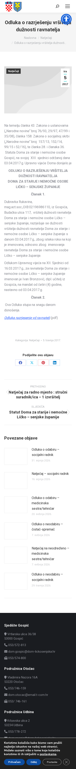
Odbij (34, 762)
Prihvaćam (14, 762)
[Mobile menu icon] (67, 6)
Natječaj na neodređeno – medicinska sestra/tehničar (50, 553)
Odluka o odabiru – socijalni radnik (45, 452)
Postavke (52, 762)
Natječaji (13, 71)
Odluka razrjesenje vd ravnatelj (27, 318)
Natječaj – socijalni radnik (50, 474)
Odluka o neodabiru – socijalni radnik (47, 577)
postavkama (48, 754)
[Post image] (15, 456)
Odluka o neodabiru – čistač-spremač (47, 527)
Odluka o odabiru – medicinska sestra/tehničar (45, 503)
